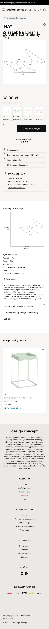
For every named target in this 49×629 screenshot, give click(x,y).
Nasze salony (24, 492)
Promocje (24, 495)
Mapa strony (8, 618)
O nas (24, 484)
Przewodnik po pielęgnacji (24, 526)
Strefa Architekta (24, 488)
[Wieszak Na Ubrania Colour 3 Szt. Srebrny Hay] (24, 62)
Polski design (24, 522)
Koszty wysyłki (24, 546)
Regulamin (25, 615)
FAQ (24, 499)
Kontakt (25, 515)
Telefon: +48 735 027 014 (18, 181)
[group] (24, 380)
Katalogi (24, 557)
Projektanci (24, 530)
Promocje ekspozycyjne (24, 519)
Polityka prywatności (11, 615)
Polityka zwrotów (24, 553)
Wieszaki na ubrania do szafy (17, 18)
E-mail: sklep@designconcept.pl (21, 184)
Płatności (24, 550)
